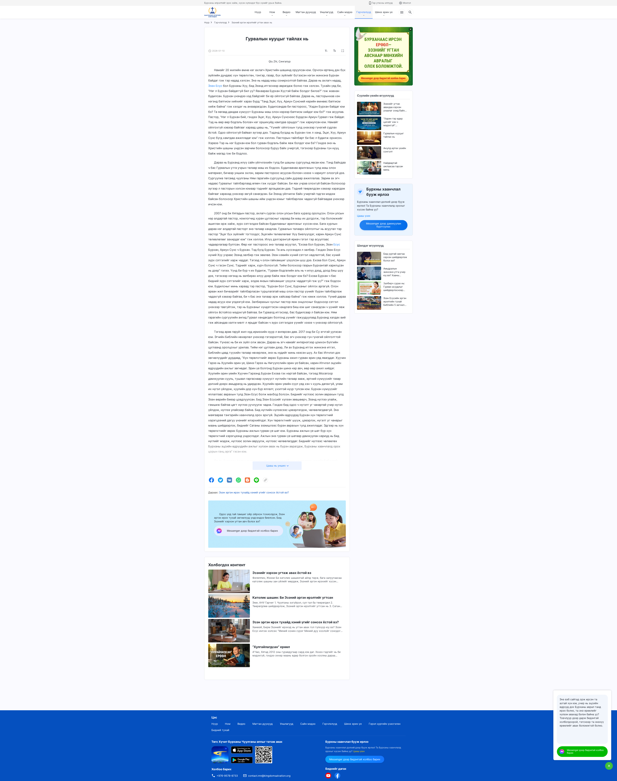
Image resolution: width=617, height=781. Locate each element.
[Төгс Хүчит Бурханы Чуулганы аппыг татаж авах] (219, 754)
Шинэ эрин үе (384, 12)
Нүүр (258, 12)
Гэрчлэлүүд (363, 12)
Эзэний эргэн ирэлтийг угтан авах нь (252, 22)
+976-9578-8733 (227, 775)
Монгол (407, 2)
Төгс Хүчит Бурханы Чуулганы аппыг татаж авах (246, 741)
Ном (272, 12)
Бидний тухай (220, 730)
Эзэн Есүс (215, 85)
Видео (287, 12)
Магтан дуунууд (306, 12)
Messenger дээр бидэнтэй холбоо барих (354, 759)
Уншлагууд (326, 12)
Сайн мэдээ (344, 12)
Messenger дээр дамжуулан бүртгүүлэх (383, 225)
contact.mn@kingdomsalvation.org (269, 775)
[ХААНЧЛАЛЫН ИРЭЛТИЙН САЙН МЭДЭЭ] (213, 12)
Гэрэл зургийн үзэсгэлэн (384, 723)
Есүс (336, 244)
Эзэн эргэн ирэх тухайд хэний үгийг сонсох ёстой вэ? (254, 492)
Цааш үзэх (363, 215)
